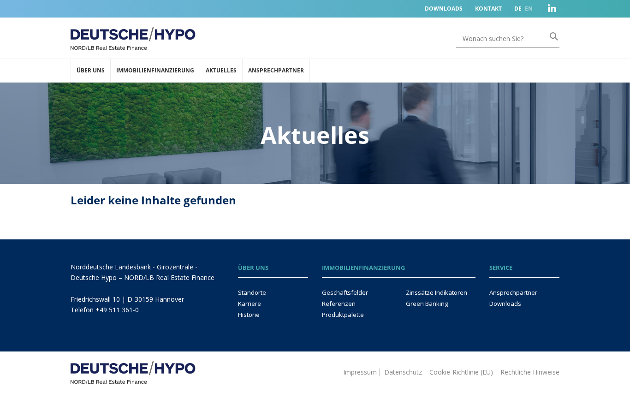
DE (518, 8)
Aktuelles (221, 70)
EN (529, 8)
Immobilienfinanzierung (155, 70)
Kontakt (488, 8)
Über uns (91, 70)
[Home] (133, 367)
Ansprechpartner (276, 70)
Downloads (444, 8)
